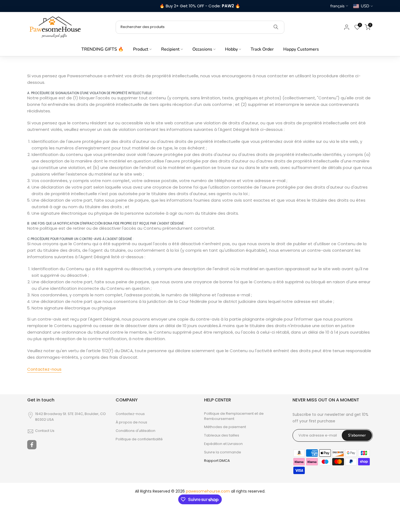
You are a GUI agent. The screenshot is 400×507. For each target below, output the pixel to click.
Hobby (231, 49)
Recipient (170, 49)
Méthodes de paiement (225, 427)
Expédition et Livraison (223, 443)
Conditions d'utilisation (135, 430)
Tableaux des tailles (221, 435)
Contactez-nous (44, 369)
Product (140, 49)
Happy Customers (301, 49)
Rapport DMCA (217, 460)
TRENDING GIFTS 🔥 (102, 49)
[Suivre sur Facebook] (31, 444)
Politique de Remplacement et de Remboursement (234, 416)
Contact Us (44, 430)
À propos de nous (131, 422)
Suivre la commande (222, 452)
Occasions (202, 49)
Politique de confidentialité (139, 439)
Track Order (262, 49)
